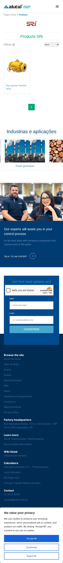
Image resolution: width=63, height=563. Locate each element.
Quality (7, 374)
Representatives (12, 406)
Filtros (7, 44)
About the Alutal (12, 358)
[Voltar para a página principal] (17, 7)
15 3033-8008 (12, 494)
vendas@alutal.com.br (15, 499)
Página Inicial (10, 14)
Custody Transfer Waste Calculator (22, 483)
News (7, 391)
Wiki (6, 385)
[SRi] (31, 23)
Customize (31, 547)
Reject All (31, 556)
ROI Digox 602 (11, 477)
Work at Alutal (11, 364)
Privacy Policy (11, 412)
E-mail (12, 313)
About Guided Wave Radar (18, 444)
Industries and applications (18, 396)
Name (12, 299)
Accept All (32, 538)
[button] (57, 6)
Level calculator (12, 472)
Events (7, 369)
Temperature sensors (15, 455)
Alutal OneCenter (13, 380)
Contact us (9, 401)
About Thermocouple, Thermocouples (24, 438)
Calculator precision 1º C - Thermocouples (26, 466)
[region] (31, 535)
